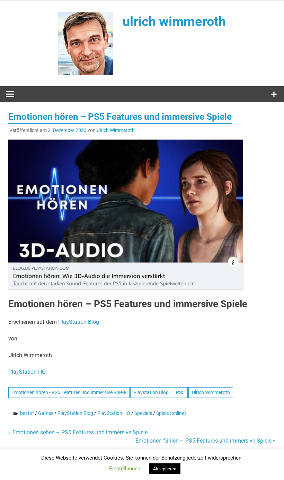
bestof (27, 413)
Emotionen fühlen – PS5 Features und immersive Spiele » (205, 440)
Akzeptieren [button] (164, 468)
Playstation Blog (151, 392)
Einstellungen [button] (124, 468)
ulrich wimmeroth (174, 21)
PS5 (180, 392)
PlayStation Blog (78, 322)
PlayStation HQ (27, 371)
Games (45, 413)
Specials (143, 413)
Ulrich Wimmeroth (116, 130)
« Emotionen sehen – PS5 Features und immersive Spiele (78, 432)
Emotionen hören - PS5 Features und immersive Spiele (68, 392)
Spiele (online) (171, 413)
